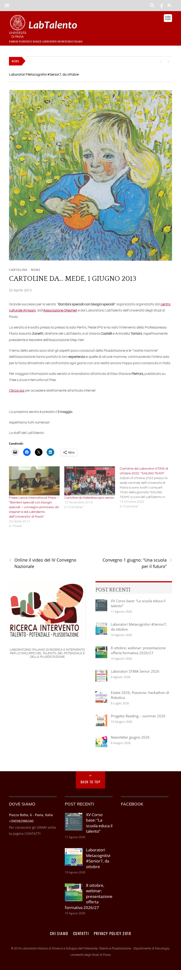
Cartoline (18, 270)
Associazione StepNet (60, 310)
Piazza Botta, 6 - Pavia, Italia (31, 815)
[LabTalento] (44, 36)
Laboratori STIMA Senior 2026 (135, 671)
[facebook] (161, 5)
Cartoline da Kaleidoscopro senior (89, 497)
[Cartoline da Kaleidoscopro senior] (89, 480)
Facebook (132, 803)
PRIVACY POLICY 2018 (112, 933)
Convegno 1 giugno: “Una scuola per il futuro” (137, 563)
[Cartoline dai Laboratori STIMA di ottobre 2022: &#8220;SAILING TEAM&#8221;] (147, 487)
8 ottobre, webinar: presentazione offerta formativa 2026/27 (138, 650)
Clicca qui (16, 390)
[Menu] (7, 5)
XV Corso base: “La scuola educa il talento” (138, 603)
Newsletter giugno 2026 (130, 737)
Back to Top (90, 781)
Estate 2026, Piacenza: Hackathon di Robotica (140, 695)
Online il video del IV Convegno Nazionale (42, 563)
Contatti (81, 933)
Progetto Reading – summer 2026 (138, 716)
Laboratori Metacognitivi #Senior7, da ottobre (44, 74)
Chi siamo (59, 933)
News (35, 270)
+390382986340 (21, 821)
